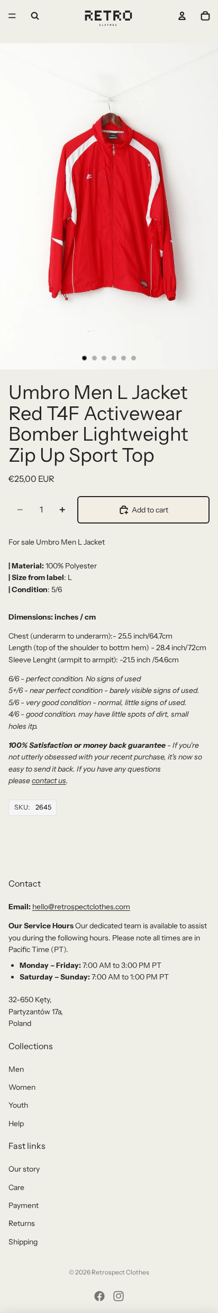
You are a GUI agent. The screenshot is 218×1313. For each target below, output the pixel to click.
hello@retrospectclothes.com (81, 906)
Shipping (23, 1242)
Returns (21, 1223)
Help (16, 1123)
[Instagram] (118, 1296)
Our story (24, 1169)
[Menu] (12, 16)
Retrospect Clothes (120, 1272)
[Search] (35, 15)
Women (21, 1087)
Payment (23, 1205)
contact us (49, 780)
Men (16, 1069)
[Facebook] (99, 1296)
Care (16, 1187)
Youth (18, 1105)
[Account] (182, 15)
